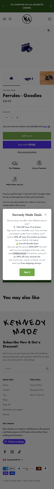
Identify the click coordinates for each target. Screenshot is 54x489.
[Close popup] (45, 215)
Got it (27, 272)
